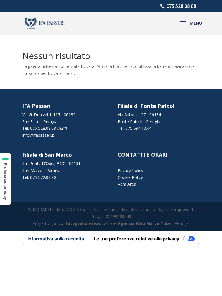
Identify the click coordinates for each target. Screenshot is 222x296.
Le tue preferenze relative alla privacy (136, 239)
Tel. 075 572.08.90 (39, 177)
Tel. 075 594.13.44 (134, 128)
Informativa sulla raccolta (55, 239)
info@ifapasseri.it (38, 135)
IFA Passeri (36, 105)
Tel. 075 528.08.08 (39, 128)
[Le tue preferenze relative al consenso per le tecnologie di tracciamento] (5, 179)
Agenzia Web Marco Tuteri (145, 223)
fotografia (77, 223)
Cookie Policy (130, 177)
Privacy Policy (130, 170)
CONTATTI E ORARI (142, 154)
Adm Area (127, 184)
